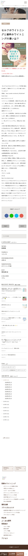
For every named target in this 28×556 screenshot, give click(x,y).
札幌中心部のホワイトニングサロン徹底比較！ (13, 76)
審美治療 (5, 504)
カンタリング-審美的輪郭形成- (9, 354)
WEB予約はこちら (18, 468)
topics (5, 23)
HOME (3, 5)
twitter (16, 216)
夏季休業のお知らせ (6, 304)
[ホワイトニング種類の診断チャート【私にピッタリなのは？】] (24, 319)
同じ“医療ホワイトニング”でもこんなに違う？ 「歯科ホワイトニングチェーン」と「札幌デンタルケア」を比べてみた (11, 341)
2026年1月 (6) (8, 398)
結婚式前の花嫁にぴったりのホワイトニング (14, 510)
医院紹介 (5, 524)
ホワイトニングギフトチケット (11, 492)
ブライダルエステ (8, 507)
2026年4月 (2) (8, 391)
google (21, 216)
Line (11, 216)
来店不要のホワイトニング (10, 497)
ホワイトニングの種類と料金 (11, 486)
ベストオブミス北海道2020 (8, 370)
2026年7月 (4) (8, 384)
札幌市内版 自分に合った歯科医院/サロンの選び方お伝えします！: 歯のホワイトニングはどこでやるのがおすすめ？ (12, 290)
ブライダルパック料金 (9, 514)
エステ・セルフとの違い (10, 490)
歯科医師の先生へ (8, 535)
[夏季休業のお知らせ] (24, 306)
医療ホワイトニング (9, 483)
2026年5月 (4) (8, 389)
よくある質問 (6, 521)
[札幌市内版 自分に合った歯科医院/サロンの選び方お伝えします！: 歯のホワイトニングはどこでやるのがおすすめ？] (24, 290)
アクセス (5, 538)
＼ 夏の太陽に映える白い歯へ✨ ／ (10, 325)
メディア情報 (7, 530)
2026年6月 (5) (8, 387)
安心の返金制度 (7, 501)
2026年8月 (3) (8, 382)
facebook (6, 216)
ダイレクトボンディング (8, 367)
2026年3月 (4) (8, 393)
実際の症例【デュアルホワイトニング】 (11, 311)
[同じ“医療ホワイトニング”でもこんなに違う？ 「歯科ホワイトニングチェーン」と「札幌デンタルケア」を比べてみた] (24, 341)
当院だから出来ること (9, 488)
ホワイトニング (21, 370)
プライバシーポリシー (9, 533)
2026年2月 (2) (8, 396)
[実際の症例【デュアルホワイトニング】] (24, 312)
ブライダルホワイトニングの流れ (12, 512)
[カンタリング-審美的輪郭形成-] (24, 356)
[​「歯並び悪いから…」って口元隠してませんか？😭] (24, 298)
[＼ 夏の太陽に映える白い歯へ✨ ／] (24, 327)
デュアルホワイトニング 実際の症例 (10, 348)
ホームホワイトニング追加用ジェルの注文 (14, 499)
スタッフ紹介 (7, 526)
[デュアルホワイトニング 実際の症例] (24, 349)
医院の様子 (6, 528)
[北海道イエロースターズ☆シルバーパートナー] (24, 333)
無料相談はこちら (6, 468)
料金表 (4, 518)
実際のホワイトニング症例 (10, 495)
